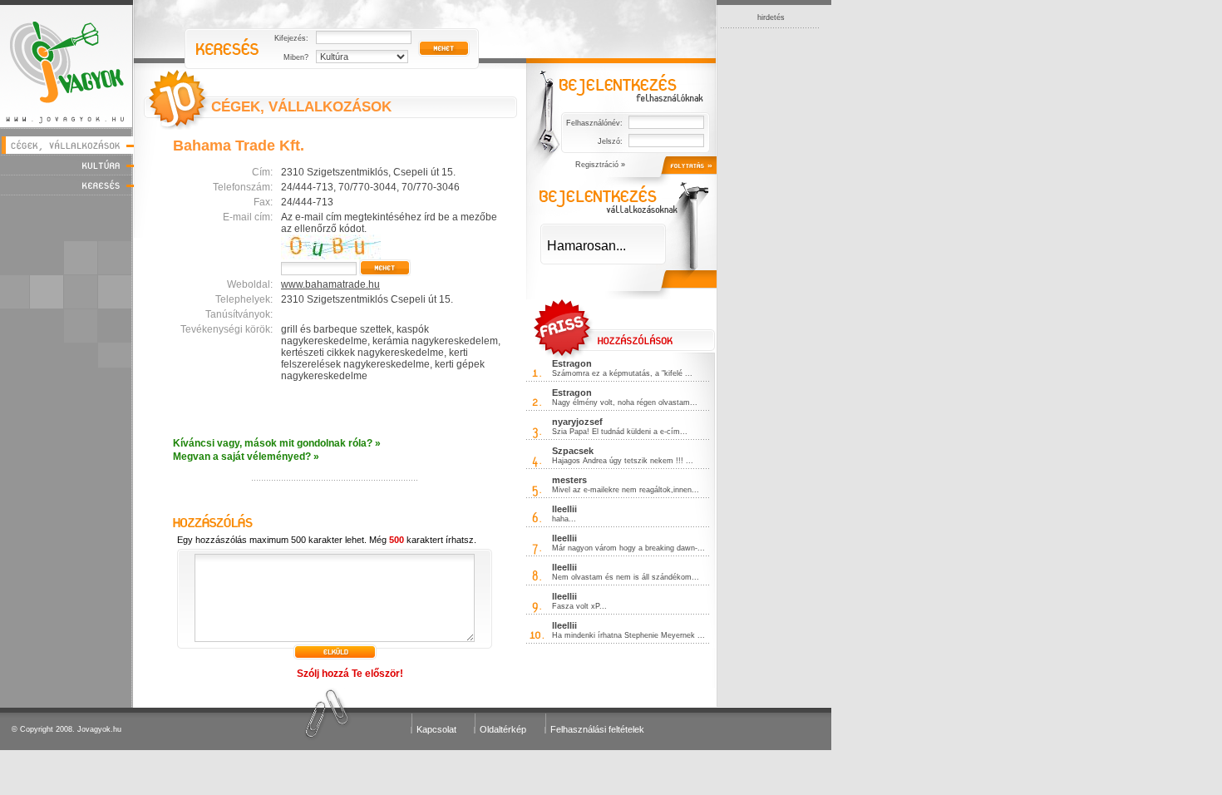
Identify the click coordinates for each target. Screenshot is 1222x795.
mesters (569, 480)
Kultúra (67, 165)
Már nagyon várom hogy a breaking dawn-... (628, 548)
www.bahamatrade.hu (330, 284)
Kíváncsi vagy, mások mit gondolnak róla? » (277, 443)
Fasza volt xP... (579, 606)
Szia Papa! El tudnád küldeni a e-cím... (619, 431)
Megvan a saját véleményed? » (246, 456)
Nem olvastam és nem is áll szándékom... (625, 577)
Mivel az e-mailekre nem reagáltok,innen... (625, 490)
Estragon (572, 363)
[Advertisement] (770, 277)
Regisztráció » (600, 164)
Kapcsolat (436, 729)
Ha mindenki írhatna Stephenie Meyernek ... (628, 635)
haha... (564, 519)
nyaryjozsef (577, 422)
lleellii (564, 509)
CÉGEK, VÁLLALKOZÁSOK (301, 107)
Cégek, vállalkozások (67, 145)
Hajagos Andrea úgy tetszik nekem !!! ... (622, 461)
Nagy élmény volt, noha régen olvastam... (624, 402)
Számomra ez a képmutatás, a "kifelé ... (622, 373)
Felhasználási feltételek (597, 729)
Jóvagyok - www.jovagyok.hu (67, 63)
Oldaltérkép (503, 729)
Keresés (67, 185)
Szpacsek (573, 451)
